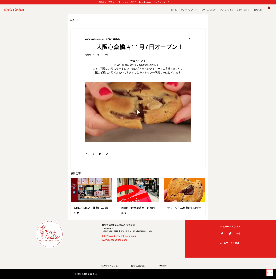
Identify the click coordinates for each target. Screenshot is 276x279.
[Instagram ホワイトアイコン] (238, 234)
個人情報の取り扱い (110, 265)
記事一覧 (74, 20)
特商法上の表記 (139, 266)
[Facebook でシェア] (86, 153)
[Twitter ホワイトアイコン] (230, 234)
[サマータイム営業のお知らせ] (184, 190)
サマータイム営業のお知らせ (184, 207)
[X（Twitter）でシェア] (93, 153)
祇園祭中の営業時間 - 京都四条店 (138, 210)
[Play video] (138, 112)
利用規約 (163, 265)
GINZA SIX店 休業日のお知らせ (91, 210)
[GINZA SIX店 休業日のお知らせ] (91, 190)
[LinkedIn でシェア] (100, 153)
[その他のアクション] (189, 39)
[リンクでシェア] (107, 153)
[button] (226, 10)
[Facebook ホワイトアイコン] (222, 234)
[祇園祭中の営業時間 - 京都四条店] (138, 190)
